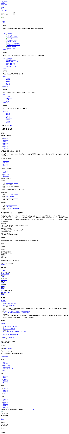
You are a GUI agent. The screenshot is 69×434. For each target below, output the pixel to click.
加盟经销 (5, 146)
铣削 (4, 362)
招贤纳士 (5, 144)
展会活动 (5, 391)
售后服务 (5, 377)
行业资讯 (5, 390)
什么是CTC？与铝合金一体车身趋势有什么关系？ (15, 331)
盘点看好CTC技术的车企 (9, 329)
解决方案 (5, 49)
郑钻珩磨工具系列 (5, 274)
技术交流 (7, 1)
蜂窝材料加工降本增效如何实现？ (11, 334)
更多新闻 (3, 301)
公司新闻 (5, 388)
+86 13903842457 (10, 206)
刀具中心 (5, 23)
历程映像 (5, 140)
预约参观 (7, 356)
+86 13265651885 (10, 196)
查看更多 (3, 270)
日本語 (5, 4)
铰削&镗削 (5, 363)
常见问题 (5, 381)
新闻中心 (5, 86)
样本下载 (5, 382)
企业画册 (3, 286)
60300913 (16, 183)
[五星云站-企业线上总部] (1, 411)
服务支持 (5, 68)
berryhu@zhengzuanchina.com (13, 208)
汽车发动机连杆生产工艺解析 (10, 326)
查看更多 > (5, 370)
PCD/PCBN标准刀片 (8, 368)
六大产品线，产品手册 (6, 292)
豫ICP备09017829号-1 (30, 409)
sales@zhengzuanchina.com (12, 198)
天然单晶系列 (6, 367)
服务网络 (5, 379)
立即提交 (3, 254)
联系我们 (5, 148)
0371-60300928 (9, 194)
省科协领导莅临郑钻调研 (9, 305)
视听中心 (5, 143)
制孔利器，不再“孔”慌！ (9, 337)
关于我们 (5, 102)
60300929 (16, 194)
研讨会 (4, 393)
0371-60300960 (9, 183)
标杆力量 (5, 376)
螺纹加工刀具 (6, 365)
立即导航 (3, 264)
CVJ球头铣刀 (4, 280)
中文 (3, 3)
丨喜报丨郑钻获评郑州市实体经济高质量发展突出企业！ (16, 313)
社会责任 (5, 141)
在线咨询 (3, 356)
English (2, 4)
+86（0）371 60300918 (11, 205)
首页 (4, 21)
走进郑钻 (3, 1)
